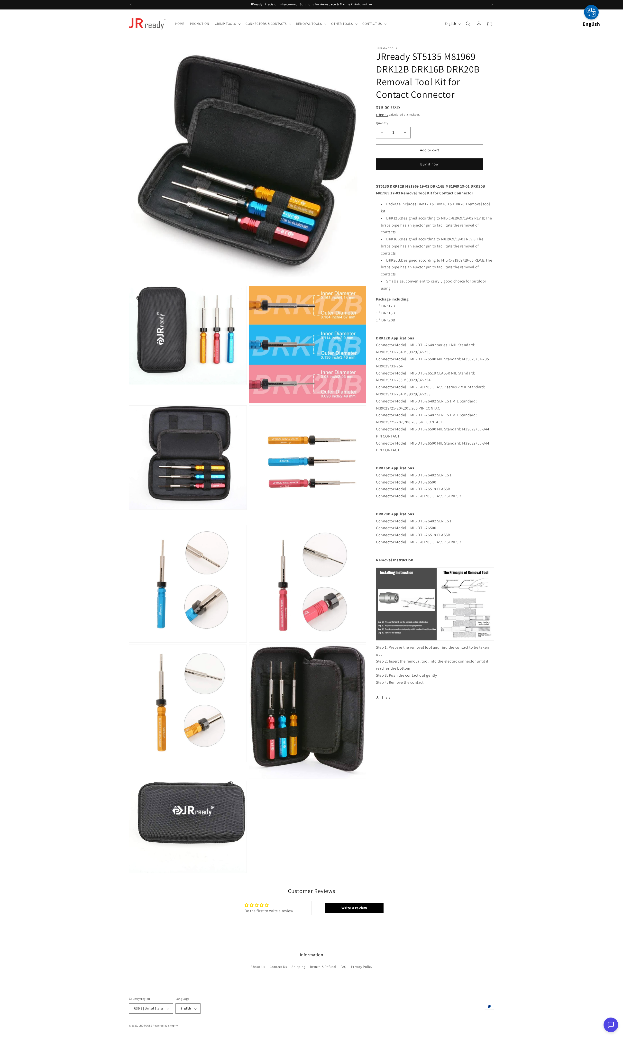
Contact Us (278, 966)
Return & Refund (323, 966)
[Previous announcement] (130, 4)
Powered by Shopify (165, 1026)
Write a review (354, 907)
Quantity (382, 123)
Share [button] (386, 697)
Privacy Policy (361, 966)
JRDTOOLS (145, 1026)
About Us (258, 966)
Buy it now (429, 164)
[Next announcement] (492, 4)
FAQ (343, 966)
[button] (227, 23)
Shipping (382, 114)
